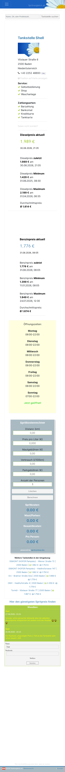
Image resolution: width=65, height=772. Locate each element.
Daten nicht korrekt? (28, 126)
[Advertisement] (36, 27)
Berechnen (32, 497)
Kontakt (60, 768)
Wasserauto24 (28, 768)
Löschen (32, 491)
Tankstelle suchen (49, 16)
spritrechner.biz (37, 550)
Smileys (32, 658)
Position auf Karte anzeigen (33, 78)
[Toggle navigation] (6, 4)
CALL (43, 73)
